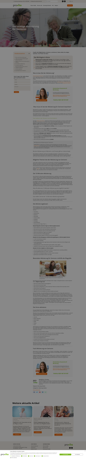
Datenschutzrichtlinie (24, 454)
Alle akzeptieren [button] (65, 454)
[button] (34, 457)
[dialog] (43, 454)
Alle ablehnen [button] (77, 454)
